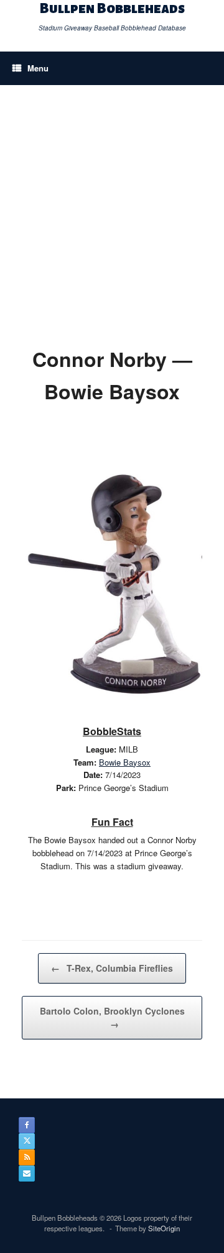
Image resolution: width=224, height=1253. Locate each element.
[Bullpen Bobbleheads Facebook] (27, 1125)
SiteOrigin (164, 1228)
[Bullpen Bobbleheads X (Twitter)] (27, 1141)
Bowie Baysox (125, 762)
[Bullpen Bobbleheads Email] (27, 1173)
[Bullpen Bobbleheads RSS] (27, 1157)
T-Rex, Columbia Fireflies (112, 968)
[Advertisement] (112, 203)
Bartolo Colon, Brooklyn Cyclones (112, 1017)
